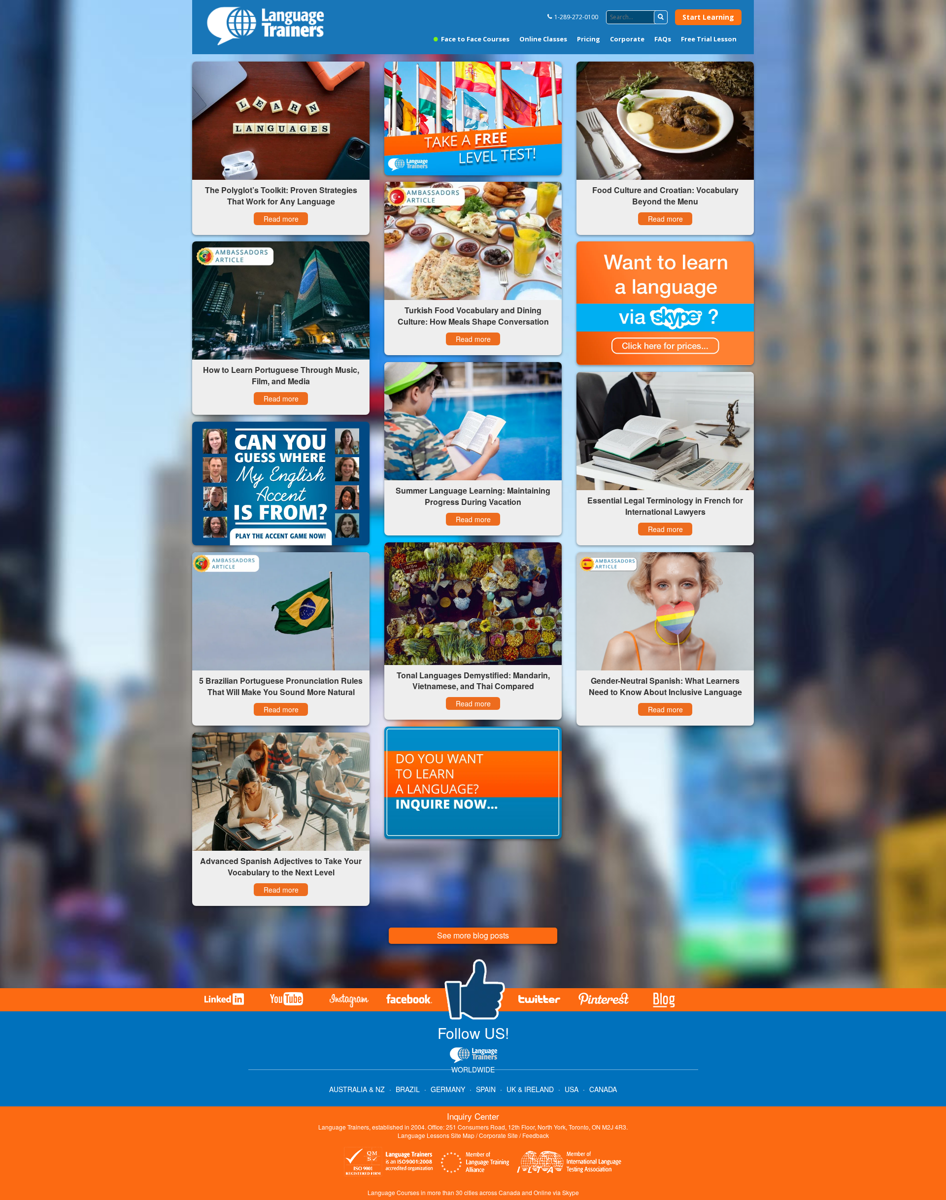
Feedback (535, 1135)
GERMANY (448, 1089)
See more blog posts (473, 935)
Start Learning (708, 17)
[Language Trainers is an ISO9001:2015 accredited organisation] (389, 1163)
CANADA (603, 1089)
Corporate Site (498, 1135)
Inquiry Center (473, 1116)
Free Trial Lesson (709, 38)
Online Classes (543, 38)
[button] (661, 17)
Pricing (588, 38)
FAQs (662, 38)
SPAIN (486, 1089)
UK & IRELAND (530, 1089)
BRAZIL (408, 1089)
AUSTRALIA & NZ (357, 1089)
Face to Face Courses (474, 38)
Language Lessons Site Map (436, 1135)
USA (571, 1089)
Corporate (627, 38)
